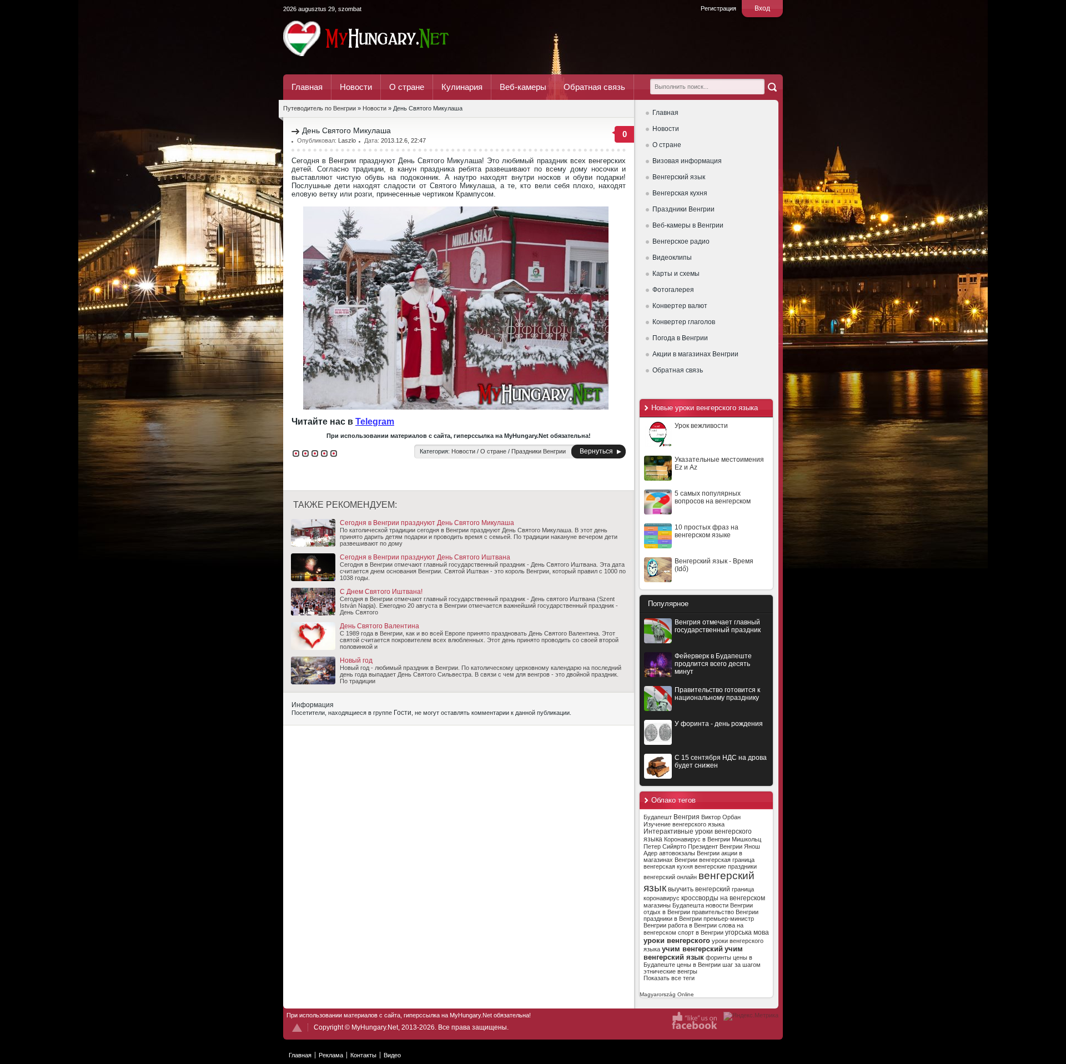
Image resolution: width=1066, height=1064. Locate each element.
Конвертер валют (679, 306)
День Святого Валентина (379, 626)
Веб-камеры (523, 87)
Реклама (331, 1055)
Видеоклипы (672, 257)
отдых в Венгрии (666, 912)
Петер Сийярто (664, 846)
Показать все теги (669, 978)
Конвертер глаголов (683, 322)
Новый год (356, 660)
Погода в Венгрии (680, 338)
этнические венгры (670, 971)
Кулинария (461, 87)
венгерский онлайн (670, 877)
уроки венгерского (676, 940)
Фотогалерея (673, 290)
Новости (356, 87)
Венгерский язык (678, 177)
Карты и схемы (676, 274)
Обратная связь (594, 87)
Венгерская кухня (679, 193)
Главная (307, 87)
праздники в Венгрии (672, 918)
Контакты (363, 1055)
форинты (718, 957)
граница (743, 889)
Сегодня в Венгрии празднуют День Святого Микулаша (427, 523)
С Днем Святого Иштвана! (381, 592)
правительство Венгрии (725, 912)
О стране (406, 87)
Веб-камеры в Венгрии (687, 225)
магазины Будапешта (673, 905)
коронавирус (661, 898)
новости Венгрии (729, 905)
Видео (392, 1055)
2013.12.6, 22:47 (403, 140)
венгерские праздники (726, 866)
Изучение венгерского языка (684, 824)
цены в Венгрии (699, 964)
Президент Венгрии (715, 846)
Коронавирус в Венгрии (697, 839)
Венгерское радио (681, 241)
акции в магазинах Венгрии (692, 856)
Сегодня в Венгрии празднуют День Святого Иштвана (425, 557)
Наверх (297, 1027)
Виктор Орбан (721, 817)
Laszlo (347, 140)
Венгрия (686, 817)
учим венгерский (692, 949)
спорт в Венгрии (700, 932)
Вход (762, 8)
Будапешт (657, 817)
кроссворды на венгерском (723, 898)
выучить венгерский (699, 889)
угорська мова (747, 932)
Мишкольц (746, 839)
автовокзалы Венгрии (689, 853)
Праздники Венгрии (683, 209)
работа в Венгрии (692, 925)
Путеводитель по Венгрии (396, 38)
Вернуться (596, 451)
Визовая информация (687, 161)
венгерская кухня (668, 866)
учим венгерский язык (693, 953)
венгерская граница (727, 859)
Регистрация (718, 8)
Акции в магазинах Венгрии (695, 354)
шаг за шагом (741, 964)
